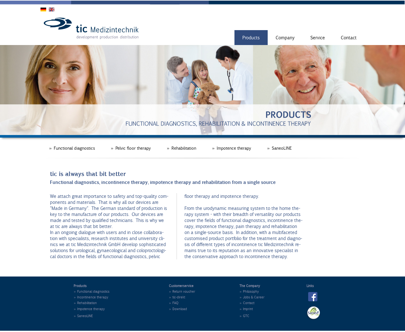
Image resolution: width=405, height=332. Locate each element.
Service (317, 38)
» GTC (244, 316)
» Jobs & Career (252, 297)
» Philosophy (249, 291)
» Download (178, 309)
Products (251, 38)
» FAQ (173, 303)
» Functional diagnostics (72, 148)
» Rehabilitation (181, 148)
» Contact (247, 303)
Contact (349, 38)
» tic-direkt (177, 297)
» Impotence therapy (231, 148)
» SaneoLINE (279, 148)
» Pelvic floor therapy (131, 148)
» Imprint (246, 309)
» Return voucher (182, 291)
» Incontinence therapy (91, 297)
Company (285, 38)
